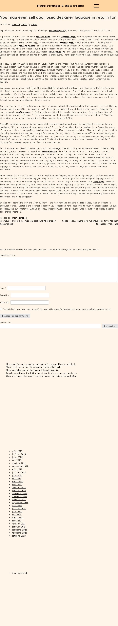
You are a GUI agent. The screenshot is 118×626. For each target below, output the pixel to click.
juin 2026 (17, 457)
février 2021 (19, 523)
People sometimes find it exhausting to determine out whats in (41, 373)
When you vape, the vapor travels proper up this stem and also (41, 376)
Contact (98, 622)
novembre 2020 (19, 532)
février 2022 (19, 487)
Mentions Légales (19, 622)
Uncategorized (19, 217)
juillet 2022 (19, 472)
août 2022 (17, 469)
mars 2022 (17, 484)
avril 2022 (17, 481)
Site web (4, 302)
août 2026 (17, 451)
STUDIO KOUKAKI (59, 622)
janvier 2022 (19, 490)
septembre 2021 (20, 502)
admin (34, 24)
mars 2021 (17, 520)
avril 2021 (17, 517)
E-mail (4, 295)
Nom (3, 288)
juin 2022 (17, 475)
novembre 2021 (19, 496)
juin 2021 (17, 511)
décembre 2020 (19, 529)
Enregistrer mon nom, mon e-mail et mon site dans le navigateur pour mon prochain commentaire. (57, 309)
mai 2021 (16, 514)
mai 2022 (16, 478)
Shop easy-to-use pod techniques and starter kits (33, 367)
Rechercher (6, 322)
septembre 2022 (20, 466)
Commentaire (7, 255)
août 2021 (17, 505)
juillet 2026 (19, 454)
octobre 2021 (19, 499)
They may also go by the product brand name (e (32, 370)
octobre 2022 (19, 463)
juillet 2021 (19, 508)
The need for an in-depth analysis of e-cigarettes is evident (40, 364)
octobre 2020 (19, 535)
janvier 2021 (19, 526)
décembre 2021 (19, 493)
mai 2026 (16, 460)
